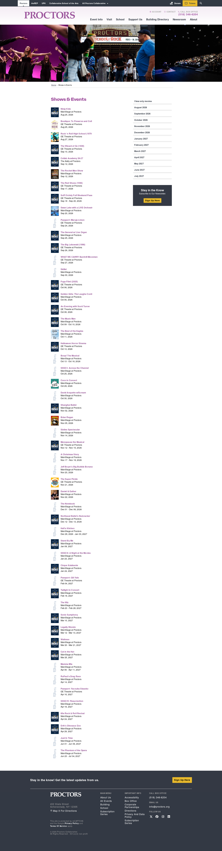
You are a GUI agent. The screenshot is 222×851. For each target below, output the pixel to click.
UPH (43, 3)
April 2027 (139, 157)
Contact (171, 12)
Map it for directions (65, 810)
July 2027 (139, 176)
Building (105, 804)
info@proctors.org (159, 806)
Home (53, 85)
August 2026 (140, 107)
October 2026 (141, 119)
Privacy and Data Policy (135, 815)
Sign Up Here (152, 200)
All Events (106, 800)
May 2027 (139, 163)
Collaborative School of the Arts (63, 3)
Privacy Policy (72, 823)
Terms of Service (58, 826)
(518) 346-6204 (188, 14)
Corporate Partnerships (132, 805)
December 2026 (142, 132)
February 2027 (141, 144)
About (193, 19)
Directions (130, 810)
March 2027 (140, 151)
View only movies (143, 101)
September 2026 (142, 113)
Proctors (23, 3)
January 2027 (141, 138)
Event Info (96, 19)
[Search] (200, 3)
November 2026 (142, 126)
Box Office (131, 800)
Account (156, 12)
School (120, 19)
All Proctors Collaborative (93, 3)
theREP (34, 3)
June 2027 (139, 169)
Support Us (135, 19)
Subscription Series (107, 812)
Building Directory (157, 19)
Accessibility (132, 797)
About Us (105, 797)
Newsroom (179, 19)
